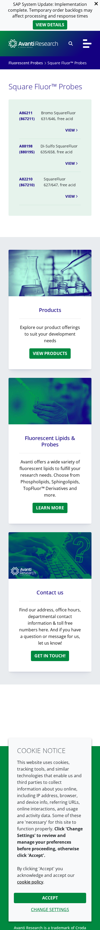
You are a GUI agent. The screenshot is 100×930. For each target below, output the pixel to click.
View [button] (70, 130)
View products (50, 353)
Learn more (50, 508)
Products (50, 310)
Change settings (50, 909)
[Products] (50, 273)
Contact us (50, 592)
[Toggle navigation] (87, 43)
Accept (50, 898)
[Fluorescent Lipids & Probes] (50, 401)
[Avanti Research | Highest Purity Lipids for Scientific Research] (33, 43)
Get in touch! (50, 656)
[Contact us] (50, 555)
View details (50, 25)
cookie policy (30, 882)
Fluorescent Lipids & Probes (50, 441)
